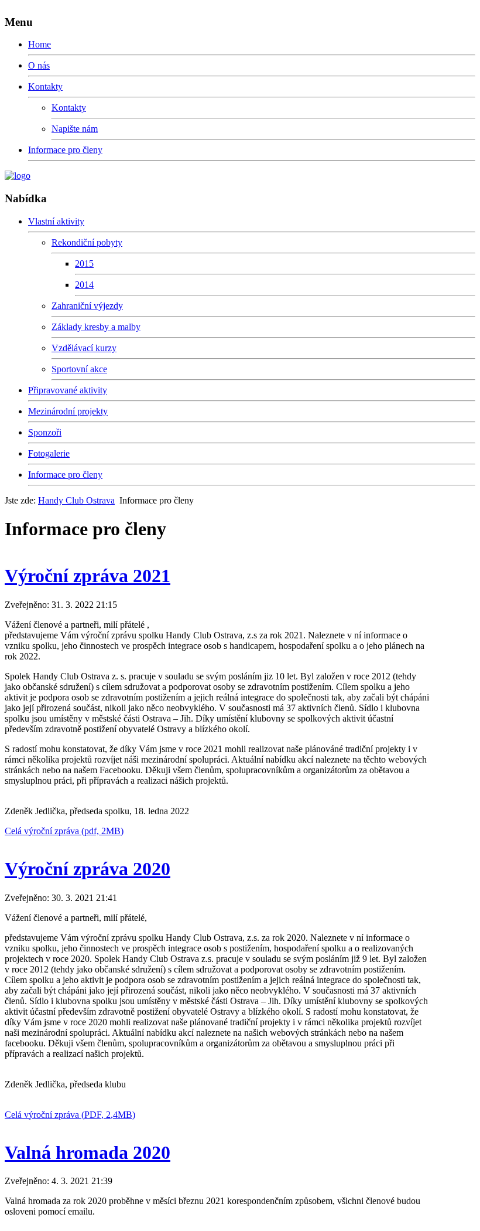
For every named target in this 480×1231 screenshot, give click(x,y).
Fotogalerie (49, 453)
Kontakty (45, 86)
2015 (84, 263)
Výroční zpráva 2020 (87, 868)
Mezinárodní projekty (68, 411)
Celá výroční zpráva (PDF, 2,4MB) (70, 1115)
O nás (39, 65)
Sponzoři (44, 432)
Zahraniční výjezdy (87, 306)
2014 (84, 285)
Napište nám (75, 129)
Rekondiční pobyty (87, 242)
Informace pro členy (65, 150)
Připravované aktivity (67, 390)
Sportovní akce (79, 369)
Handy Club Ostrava (76, 500)
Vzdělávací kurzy (84, 348)
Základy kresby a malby (96, 327)
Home (39, 44)
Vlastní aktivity (56, 221)
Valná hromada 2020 (87, 1152)
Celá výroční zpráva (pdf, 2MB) (64, 831)
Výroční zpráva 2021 (87, 575)
